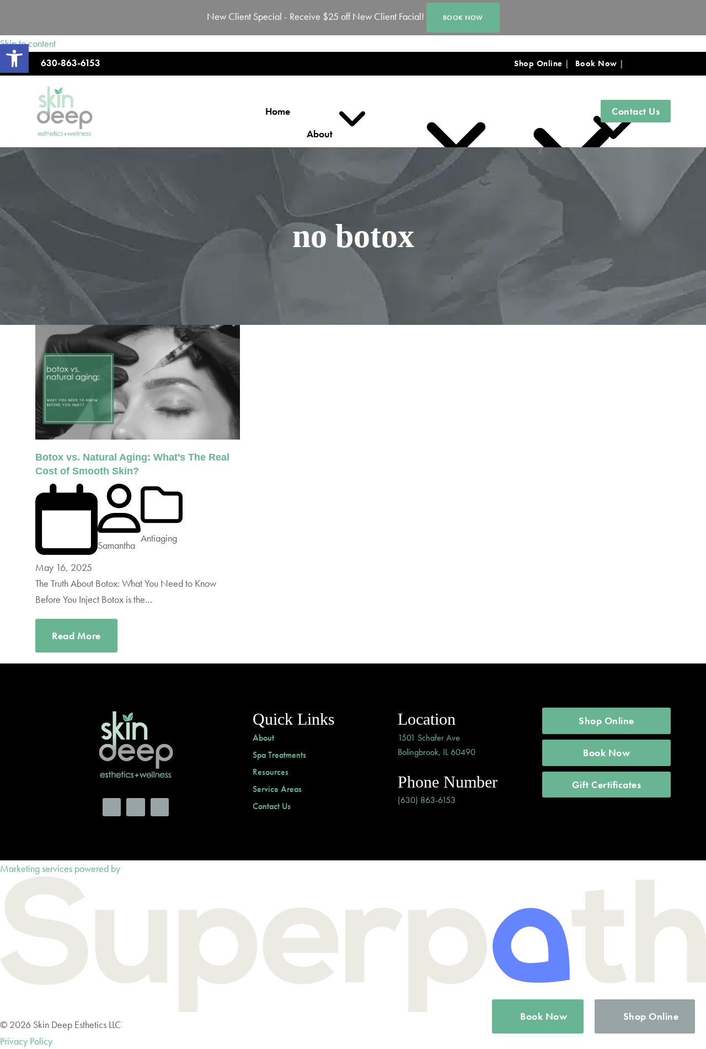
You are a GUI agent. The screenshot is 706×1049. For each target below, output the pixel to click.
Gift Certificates (606, 784)
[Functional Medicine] (483, 111)
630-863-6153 (70, 63)
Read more (76, 635)
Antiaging (159, 538)
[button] (14, 58)
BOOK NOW (463, 17)
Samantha (116, 545)
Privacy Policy (26, 1041)
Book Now (596, 63)
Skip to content (28, 43)
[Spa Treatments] (387, 111)
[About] (321, 111)
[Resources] (567, 111)
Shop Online (538, 63)
